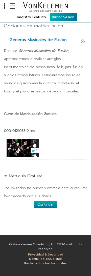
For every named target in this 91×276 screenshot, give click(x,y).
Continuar (45, 204)
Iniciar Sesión (63, 17)
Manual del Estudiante (45, 259)
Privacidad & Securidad (45, 254)
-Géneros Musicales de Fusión (37, 40)
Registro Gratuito (31, 17)
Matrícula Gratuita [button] (25, 176)
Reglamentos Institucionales (45, 263)
